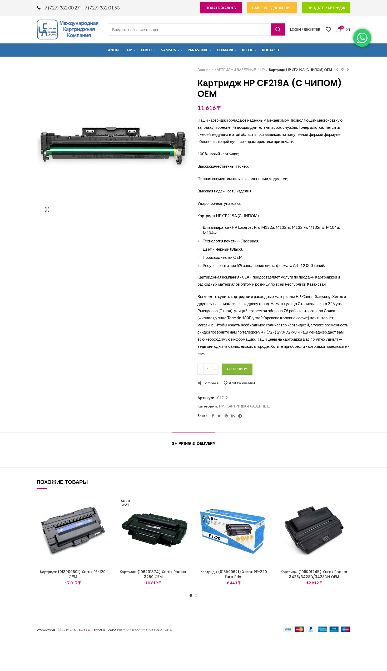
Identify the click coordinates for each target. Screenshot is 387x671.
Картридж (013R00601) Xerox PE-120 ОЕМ (73, 574)
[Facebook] (213, 415)
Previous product (337, 69)
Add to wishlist (242, 383)
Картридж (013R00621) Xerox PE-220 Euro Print (233, 574)
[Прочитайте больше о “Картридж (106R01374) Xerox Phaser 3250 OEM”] (185, 515)
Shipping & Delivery (193, 443)
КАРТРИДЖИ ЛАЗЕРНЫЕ (235, 70)
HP (262, 70)
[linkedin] (233, 415)
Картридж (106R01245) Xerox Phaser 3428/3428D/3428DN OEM (314, 574)
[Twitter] (219, 415)
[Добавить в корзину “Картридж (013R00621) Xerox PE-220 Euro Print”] (266, 515)
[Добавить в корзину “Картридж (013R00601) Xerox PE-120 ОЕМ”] (105, 515)
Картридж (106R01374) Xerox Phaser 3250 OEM (153, 574)
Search (278, 29)
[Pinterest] (226, 415)
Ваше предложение (272, 8)
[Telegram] (240, 415)
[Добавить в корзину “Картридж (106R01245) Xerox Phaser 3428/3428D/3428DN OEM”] (346, 515)
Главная (203, 70)
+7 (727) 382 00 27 (61, 8)
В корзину (237, 369)
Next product (347, 69)
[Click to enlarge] (47, 209)
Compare (210, 383)
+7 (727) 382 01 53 (101, 8)
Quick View (105, 527)
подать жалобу (221, 8)
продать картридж (326, 8)
